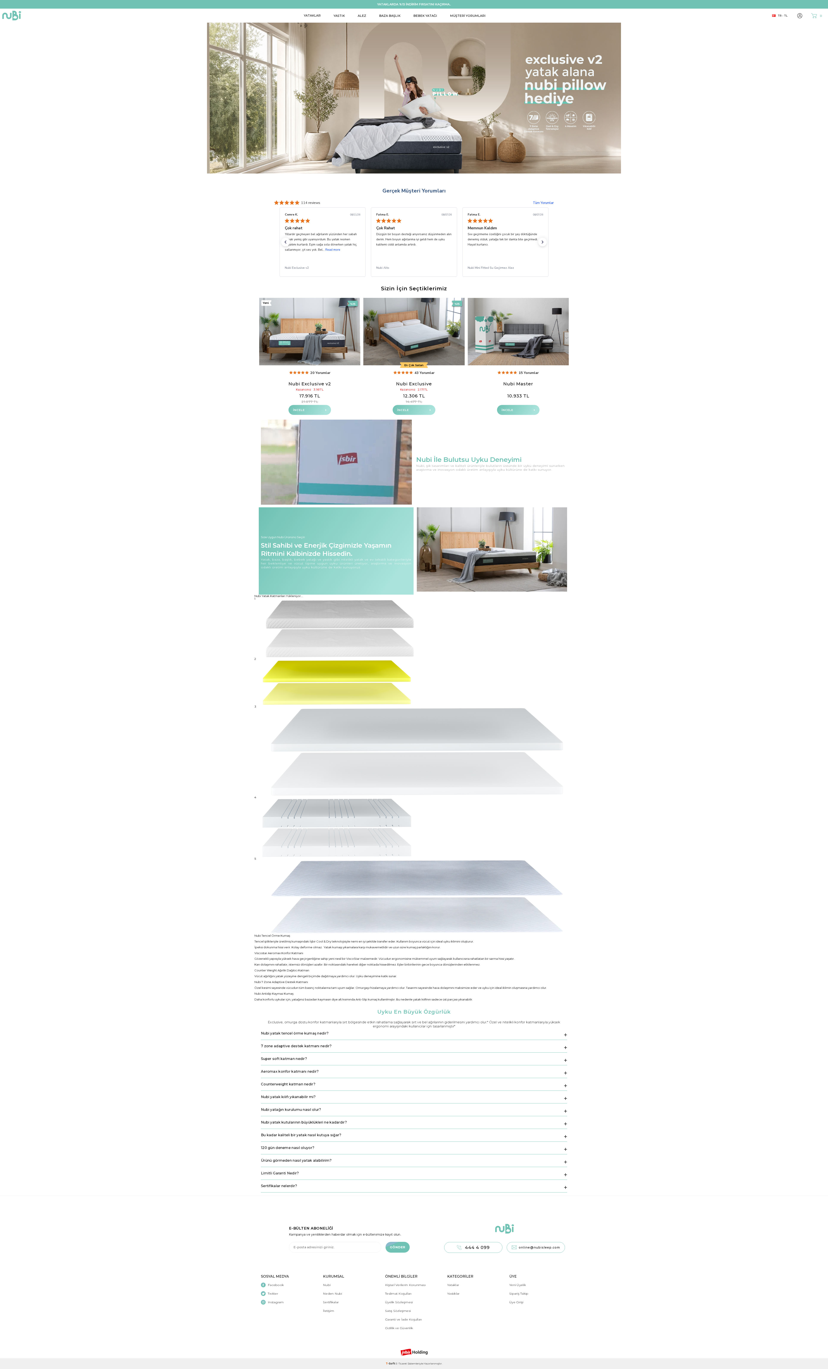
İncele (299, 410)
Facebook (276, 1285)
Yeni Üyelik (517, 1285)
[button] (285, 242)
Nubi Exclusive (414, 383)
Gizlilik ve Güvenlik (399, 1328)
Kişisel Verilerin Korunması (405, 1285)
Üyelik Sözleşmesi (399, 1302)
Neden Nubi (332, 1294)
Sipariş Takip (518, 1294)
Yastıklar (453, 1294)
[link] (322, 267)
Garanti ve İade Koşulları (403, 1319)
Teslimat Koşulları (398, 1294)
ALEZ (362, 16)
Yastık (339, 16)
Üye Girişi (516, 1302)
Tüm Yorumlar (543, 202)
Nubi (327, 1285)
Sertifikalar (331, 1302)
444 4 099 (477, 1247)
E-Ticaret (401, 1363)
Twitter (273, 1294)
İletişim (328, 1311)
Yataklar (312, 15)
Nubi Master (518, 383)
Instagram (276, 1302)
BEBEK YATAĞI (425, 16)
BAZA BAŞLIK (389, 16)
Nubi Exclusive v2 (310, 383)
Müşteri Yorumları (468, 16)
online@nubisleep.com (539, 1247)
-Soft (391, 1363)
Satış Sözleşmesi (398, 1311)
